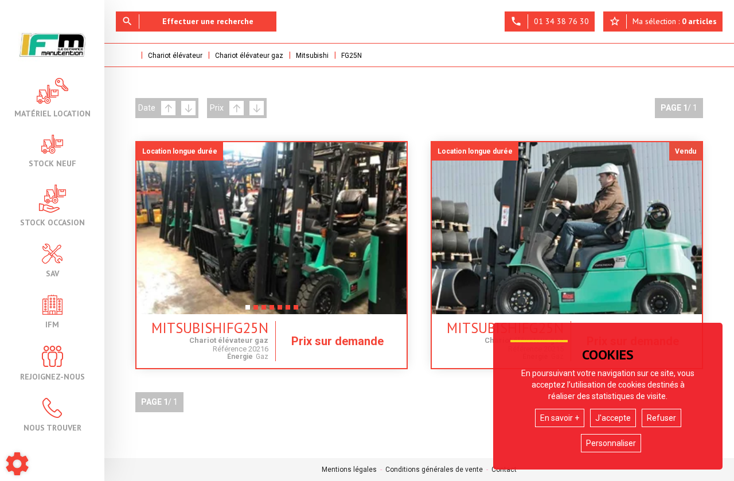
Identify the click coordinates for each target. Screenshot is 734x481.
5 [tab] (280, 310)
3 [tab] (263, 310)
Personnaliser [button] (611, 443)
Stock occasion (52, 221)
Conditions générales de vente (434, 469)
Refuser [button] (661, 418)
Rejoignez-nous (52, 376)
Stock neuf (52, 162)
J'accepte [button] (613, 418)
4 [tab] (272, 310)
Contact (504, 469)
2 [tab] (255, 310)
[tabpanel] (271, 228)
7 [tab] (296, 310)
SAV (52, 272)
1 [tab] (247, 310)
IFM (52, 324)
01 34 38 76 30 (549, 21)
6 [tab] (288, 310)
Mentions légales (349, 469)
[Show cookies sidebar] (17, 463)
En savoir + (559, 418)
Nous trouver (52, 427)
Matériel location (52, 113)
